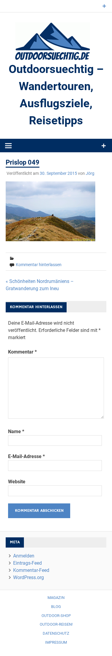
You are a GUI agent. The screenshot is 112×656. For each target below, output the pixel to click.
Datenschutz (56, 633)
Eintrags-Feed (27, 563)
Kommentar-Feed (31, 570)
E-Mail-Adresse (26, 456)
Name (16, 431)
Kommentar (22, 352)
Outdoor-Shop (56, 615)
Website (16, 481)
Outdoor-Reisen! (56, 624)
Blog (56, 606)
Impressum (56, 642)
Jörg (90, 173)
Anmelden (23, 556)
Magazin (56, 597)
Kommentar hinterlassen (39, 264)
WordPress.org (28, 577)
